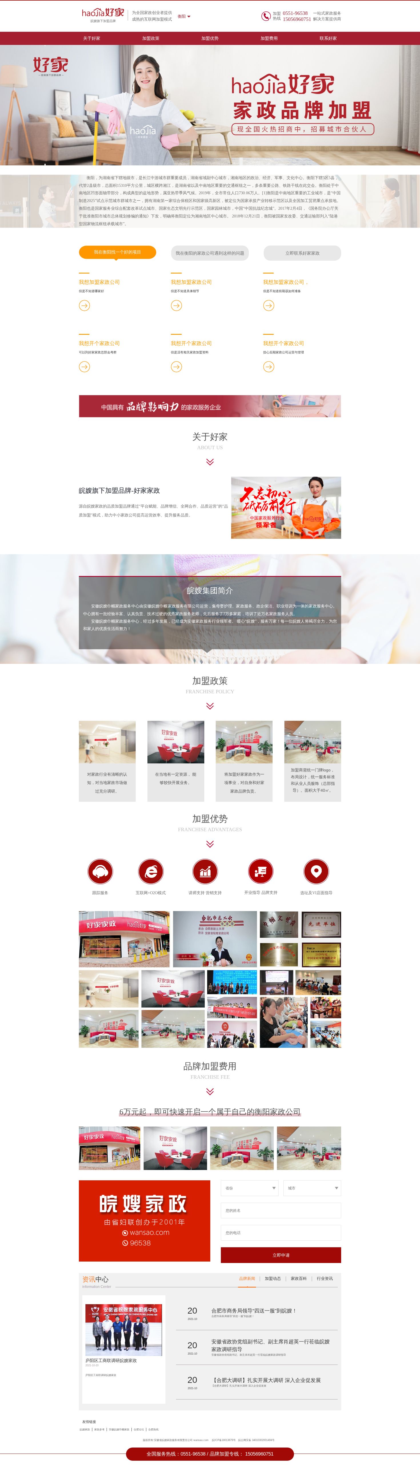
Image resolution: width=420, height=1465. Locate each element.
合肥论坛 (139, 1429)
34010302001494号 (263, 1440)
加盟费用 (269, 38)
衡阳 (182, 16)
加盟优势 (210, 38)
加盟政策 (150, 38)
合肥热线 (153, 1429)
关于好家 (91, 38)
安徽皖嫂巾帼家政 (119, 1429)
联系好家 (328, 38)
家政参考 (99, 1429)
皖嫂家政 (85, 1429)
